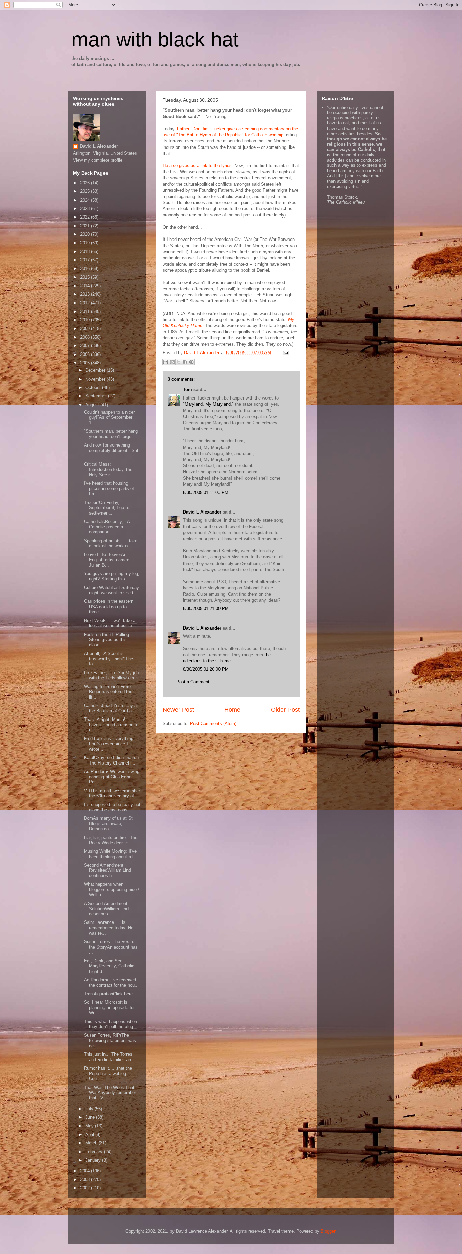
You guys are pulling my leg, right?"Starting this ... (111, 576)
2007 (85, 345)
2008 (85, 337)
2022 (85, 217)
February (94, 1151)
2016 (85, 268)
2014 (85, 285)
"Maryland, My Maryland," (208, 404)
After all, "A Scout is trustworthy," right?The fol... (108, 658)
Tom (187, 389)
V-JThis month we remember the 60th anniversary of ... (112, 793)
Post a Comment (192, 681)
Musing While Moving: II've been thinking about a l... (110, 854)
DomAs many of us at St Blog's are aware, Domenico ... (108, 823)
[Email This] (165, 362)
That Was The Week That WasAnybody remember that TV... (110, 1092)
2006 (85, 354)
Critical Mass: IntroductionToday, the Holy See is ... (108, 469)
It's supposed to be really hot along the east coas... (112, 807)
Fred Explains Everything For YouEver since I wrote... (108, 744)
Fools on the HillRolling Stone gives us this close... (106, 639)
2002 (85, 1187)
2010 (85, 319)
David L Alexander (202, 512)
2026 (85, 182)
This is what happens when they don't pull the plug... (110, 1024)
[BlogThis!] (172, 362)
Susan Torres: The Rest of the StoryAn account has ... (111, 947)
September (96, 395)
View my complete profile (97, 160)
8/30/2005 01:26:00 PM (206, 669)
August (92, 404)
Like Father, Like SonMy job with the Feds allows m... (111, 675)
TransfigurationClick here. (109, 993)
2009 (85, 328)
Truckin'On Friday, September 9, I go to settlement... (106, 508)
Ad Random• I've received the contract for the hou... (111, 982)
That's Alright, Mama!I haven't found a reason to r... (111, 724)
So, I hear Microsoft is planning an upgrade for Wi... (109, 1007)
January (93, 1160)
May (90, 1125)
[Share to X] (178, 362)
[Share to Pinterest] (191, 362)
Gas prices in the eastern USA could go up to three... (108, 606)
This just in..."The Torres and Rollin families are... (110, 1057)
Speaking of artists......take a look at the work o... (110, 543)
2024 (85, 200)
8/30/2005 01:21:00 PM (206, 608)
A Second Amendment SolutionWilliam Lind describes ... (106, 908)
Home (232, 709)
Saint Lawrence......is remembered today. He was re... (108, 927)
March (92, 1142)
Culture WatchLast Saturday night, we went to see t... (111, 590)
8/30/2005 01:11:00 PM (205, 492)
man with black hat (155, 39)
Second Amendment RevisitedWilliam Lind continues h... (107, 870)
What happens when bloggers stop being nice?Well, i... (111, 889)
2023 (85, 208)
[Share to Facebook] (185, 362)
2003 (85, 1179)
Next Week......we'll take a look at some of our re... (110, 623)
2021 (85, 225)
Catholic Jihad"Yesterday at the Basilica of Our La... (111, 708)
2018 (85, 251)
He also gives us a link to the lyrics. (198, 165)
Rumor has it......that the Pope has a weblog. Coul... (108, 1073)
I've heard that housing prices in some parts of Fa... (109, 488)
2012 (85, 302)
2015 (85, 277)
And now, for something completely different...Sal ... (111, 450)
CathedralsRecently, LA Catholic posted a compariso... (107, 526)
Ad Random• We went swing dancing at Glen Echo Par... (111, 776)
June (90, 1117)
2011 (85, 311)
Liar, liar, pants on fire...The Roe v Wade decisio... (110, 840)
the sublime (219, 660)
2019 (85, 242)
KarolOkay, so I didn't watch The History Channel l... (111, 760)
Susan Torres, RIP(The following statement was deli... (110, 1040)
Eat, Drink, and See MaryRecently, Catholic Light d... (109, 966)
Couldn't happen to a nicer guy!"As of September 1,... (109, 417)
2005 (85, 362)
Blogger (328, 1231)
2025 (85, 191)
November (96, 379)
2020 (85, 234)
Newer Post (178, 709)
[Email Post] (285, 352)
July (90, 1108)
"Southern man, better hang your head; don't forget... (111, 434)
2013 (85, 294)
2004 (85, 1170)
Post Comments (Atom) (213, 723)
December (96, 370)
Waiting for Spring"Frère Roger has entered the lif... (108, 692)
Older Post (285, 709)
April (90, 1134)
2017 (85, 260)
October (93, 387)
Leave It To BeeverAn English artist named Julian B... (106, 560)
